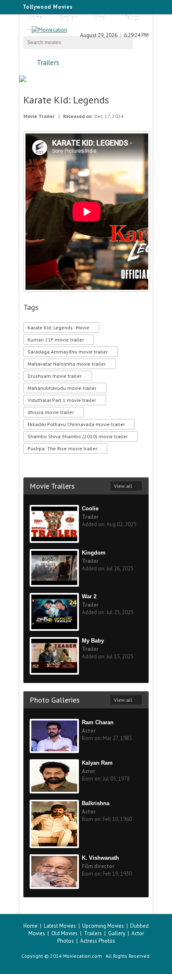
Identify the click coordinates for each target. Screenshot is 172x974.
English (68, 17)
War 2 (89, 596)
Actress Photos (97, 940)
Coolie (90, 508)
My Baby (93, 641)
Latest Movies (60, 925)
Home (35, 17)
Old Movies (64, 933)
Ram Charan (98, 722)
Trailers (48, 62)
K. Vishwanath (100, 858)
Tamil (34, 31)
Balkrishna (95, 803)
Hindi (100, 17)
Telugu (132, 17)
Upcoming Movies (103, 925)
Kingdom (94, 553)
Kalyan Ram (97, 763)
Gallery (116, 933)
